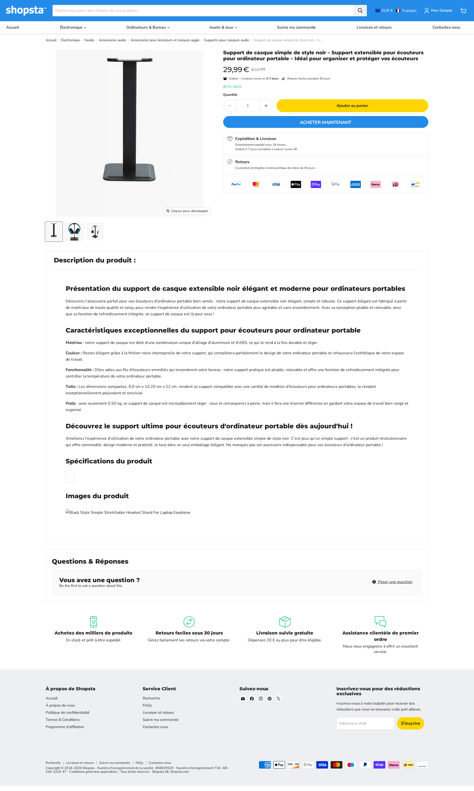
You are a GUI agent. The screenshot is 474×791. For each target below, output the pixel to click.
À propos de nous (60, 705)
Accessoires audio (112, 40)
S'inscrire (410, 723)
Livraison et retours (374, 27)
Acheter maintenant (325, 122)
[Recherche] (360, 10)
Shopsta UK (160, 772)
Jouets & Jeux (221, 27)
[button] (396, 10)
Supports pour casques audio (226, 40)
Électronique (71, 27)
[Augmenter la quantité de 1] (266, 105)
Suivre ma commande (296, 27)
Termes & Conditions (62, 719)
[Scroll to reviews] (325, 64)
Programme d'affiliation (65, 726)
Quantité (230, 95)
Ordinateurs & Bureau (146, 27)
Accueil (12, 27)
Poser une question (395, 582)
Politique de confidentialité (67, 712)
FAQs (147, 705)
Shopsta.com (179, 772)
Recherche (151, 698)
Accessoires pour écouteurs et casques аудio (165, 40)
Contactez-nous (446, 27)
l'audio (89, 40)
